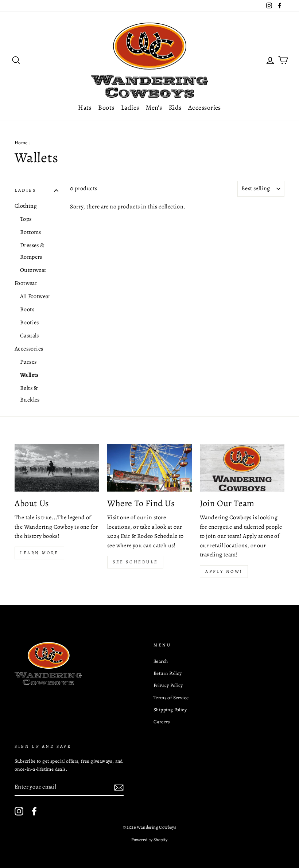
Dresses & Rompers (32, 251)
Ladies (130, 107)
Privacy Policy (168, 685)
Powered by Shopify (149, 839)
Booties (29, 322)
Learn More (39, 553)
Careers (162, 721)
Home (21, 142)
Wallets (29, 375)
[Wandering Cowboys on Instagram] (19, 811)
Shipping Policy (170, 709)
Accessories (204, 107)
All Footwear (35, 296)
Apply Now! (223, 571)
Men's (154, 107)
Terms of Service (171, 697)
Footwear (26, 283)
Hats (85, 107)
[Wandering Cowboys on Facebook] (34, 811)
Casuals (29, 336)
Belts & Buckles (30, 394)
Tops (26, 219)
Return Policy (168, 673)
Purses (28, 362)
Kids (175, 107)
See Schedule (135, 562)
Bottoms (30, 232)
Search (161, 661)
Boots (106, 107)
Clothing (26, 206)
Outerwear (33, 270)
